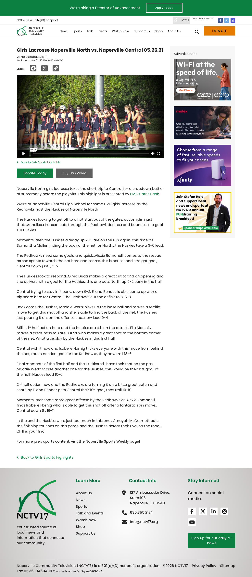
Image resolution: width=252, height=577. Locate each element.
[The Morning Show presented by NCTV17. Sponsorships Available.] (202, 212)
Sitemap (227, 565)
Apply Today (164, 8)
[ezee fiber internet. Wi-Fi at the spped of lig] (202, 79)
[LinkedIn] (214, 511)
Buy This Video (74, 173)
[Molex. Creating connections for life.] (202, 122)
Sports (77, 31)
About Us (174, 31)
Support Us (142, 31)
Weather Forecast (203, 18)
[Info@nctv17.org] (143, 521)
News (64, 31)
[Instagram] (233, 20)
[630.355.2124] (141, 512)
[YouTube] (192, 522)
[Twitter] (226, 20)
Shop (159, 31)
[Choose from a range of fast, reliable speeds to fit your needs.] (202, 165)
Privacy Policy (204, 565)
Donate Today (35, 173)
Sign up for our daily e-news (211, 540)
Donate (219, 30)
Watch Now (120, 31)
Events (102, 31)
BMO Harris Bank (144, 193)
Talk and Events (90, 513)
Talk (90, 31)
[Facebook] (220, 20)
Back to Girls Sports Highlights (40, 162)
